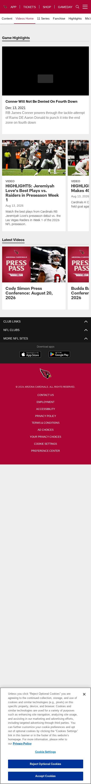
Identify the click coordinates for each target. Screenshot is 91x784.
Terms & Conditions (45, 422)
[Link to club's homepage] (5, 5)
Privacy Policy (45, 415)
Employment (45, 401)
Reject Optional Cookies (45, 764)
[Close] (84, 698)
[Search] (77, 7)
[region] (45, 738)
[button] (45, 78)
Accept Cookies (45, 776)
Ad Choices (45, 429)
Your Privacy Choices (45, 436)
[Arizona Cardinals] (45, 374)
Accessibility (45, 408)
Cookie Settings (45, 443)
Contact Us (45, 394)
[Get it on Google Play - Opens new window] (59, 356)
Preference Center (45, 450)
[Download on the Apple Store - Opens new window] (30, 354)
